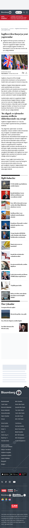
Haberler (12, 28)
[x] (2, 482)
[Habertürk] (4, 491)
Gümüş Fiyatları (19, 426)
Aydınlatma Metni (6, 455)
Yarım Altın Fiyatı (19, 413)
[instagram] (10, 482)
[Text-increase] (23, 73)
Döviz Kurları (4, 423)
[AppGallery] (23, 474)
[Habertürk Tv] (10, 491)
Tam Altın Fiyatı (19, 410)
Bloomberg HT (4, 28)
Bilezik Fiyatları (19, 432)
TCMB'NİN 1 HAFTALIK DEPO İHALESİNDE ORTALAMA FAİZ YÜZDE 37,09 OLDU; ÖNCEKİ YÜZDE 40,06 (18, 18)
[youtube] (14, 482)
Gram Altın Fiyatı (19, 404)
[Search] (24, 12)
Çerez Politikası (5, 458)
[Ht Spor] (16, 491)
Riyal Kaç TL (4, 438)
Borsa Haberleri (5, 410)
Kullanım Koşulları (6, 452)
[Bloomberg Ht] (6, 495)
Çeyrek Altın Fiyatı (20, 407)
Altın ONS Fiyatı (19, 419)
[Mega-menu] (27, 12)
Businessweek (5, 401)
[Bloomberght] (6, 12)
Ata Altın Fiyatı (19, 416)
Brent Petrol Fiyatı (20, 429)
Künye (3, 419)
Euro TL (3, 432)
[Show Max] (10, 500)
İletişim (3, 464)
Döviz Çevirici (5, 426)
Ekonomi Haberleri (6, 407)
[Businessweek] (19, 495)
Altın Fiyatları (18, 401)
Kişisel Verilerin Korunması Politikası (6, 445)
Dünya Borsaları (5, 413)
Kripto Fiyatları (5, 416)
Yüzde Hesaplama (20, 441)
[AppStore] (5, 474)
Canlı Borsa (18, 423)
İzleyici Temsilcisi (6, 449)
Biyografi (3, 461)
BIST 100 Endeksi (19, 435)
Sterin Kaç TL (4, 435)
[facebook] (5, 482)
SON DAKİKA (4, 17)
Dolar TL (3, 429)
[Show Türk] (6, 500)
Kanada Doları (5, 441)
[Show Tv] (2, 500)
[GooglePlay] (14, 474)
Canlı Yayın (4, 404)
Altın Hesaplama (19, 438)
